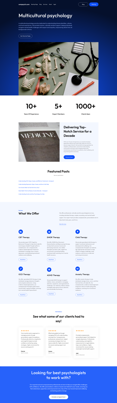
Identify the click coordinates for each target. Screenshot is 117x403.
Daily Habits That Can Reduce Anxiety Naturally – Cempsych (33, 190)
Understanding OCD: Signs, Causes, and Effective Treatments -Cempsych (36, 181)
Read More (22, 259)
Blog (83, 4)
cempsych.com (24, 4)
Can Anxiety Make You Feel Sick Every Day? (29, 187)
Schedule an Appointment (58, 397)
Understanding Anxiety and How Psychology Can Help (31, 194)
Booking (94, 4)
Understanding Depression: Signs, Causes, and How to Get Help (34, 184)
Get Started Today (25, 36)
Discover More (69, 157)
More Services (62, 224)
